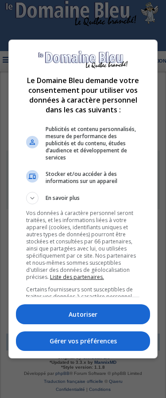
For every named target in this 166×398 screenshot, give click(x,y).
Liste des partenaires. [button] (77, 277)
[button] (83, 198)
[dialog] (83, 199)
